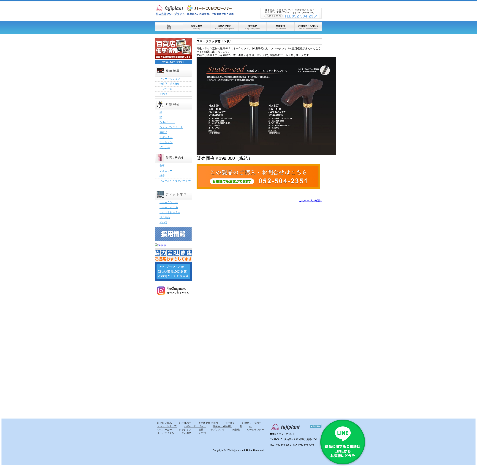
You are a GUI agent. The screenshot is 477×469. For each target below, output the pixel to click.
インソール (166, 88)
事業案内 (280, 27)
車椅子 (163, 132)
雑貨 (162, 175)
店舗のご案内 (224, 27)
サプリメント (218, 429)
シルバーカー (167, 122)
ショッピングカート (171, 127)
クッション (166, 142)
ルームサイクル (168, 207)
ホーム (169, 26)
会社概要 (252, 27)
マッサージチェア (169, 78)
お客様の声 (185, 423)
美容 (162, 165)
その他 (163, 93)
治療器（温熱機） (169, 83)
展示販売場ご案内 (208, 423)
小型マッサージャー (195, 426)
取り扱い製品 (164, 423)
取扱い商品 (196, 27)
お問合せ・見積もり (308, 27)
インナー (164, 147)
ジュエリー (166, 170)
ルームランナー (168, 202)
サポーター (166, 137)
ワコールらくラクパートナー (174, 182)
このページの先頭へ (310, 200)
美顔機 (236, 429)
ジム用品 (164, 217)
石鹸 (200, 429)
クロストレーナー (169, 212)
